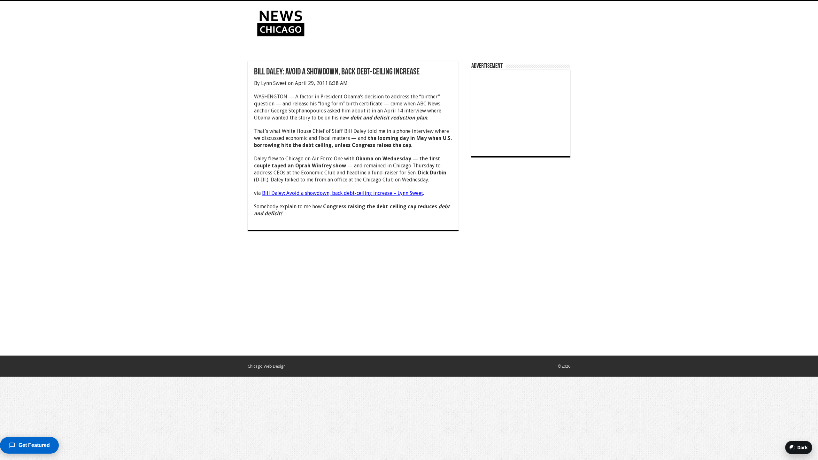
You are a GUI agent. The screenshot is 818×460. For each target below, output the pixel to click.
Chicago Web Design (267, 366)
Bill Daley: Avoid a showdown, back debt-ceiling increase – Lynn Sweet (342, 193)
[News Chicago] (280, 22)
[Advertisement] (449, 21)
